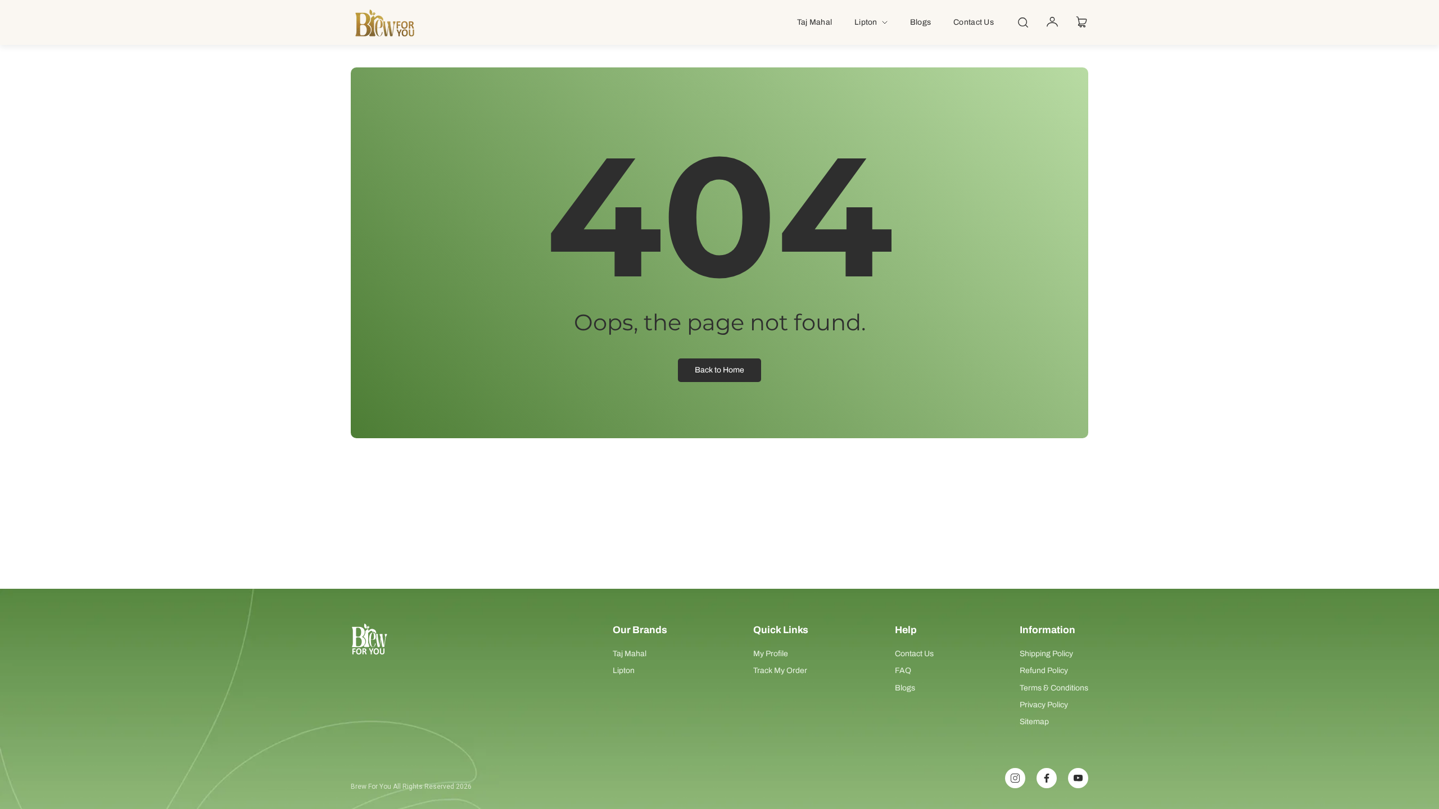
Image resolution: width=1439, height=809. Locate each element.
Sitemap (1034, 721)
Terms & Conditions (1054, 688)
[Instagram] (1015, 778)
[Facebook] (1047, 778)
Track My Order (780, 670)
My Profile (770, 653)
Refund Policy (1044, 670)
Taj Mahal (629, 653)
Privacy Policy (1044, 705)
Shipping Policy (1046, 653)
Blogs (905, 688)
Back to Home (719, 370)
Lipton (624, 670)
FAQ (903, 670)
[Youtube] (1078, 778)
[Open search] (1023, 22)
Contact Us (914, 653)
